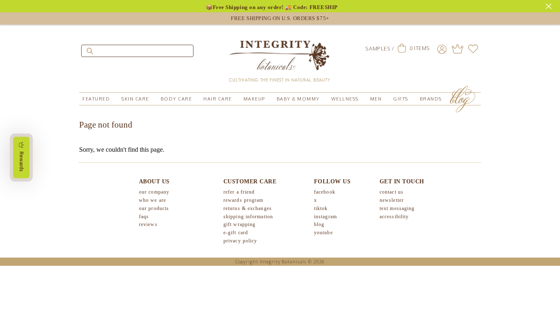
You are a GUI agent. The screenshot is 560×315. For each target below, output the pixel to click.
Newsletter (392, 200)
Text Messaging (397, 208)
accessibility (394, 216)
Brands (431, 99)
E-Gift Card (235, 232)
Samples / (379, 48)
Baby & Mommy (298, 99)
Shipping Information (248, 216)
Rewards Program (243, 200)
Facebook (324, 192)
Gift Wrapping (239, 224)
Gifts (400, 99)
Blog (319, 224)
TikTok (321, 208)
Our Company (154, 192)
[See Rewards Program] (457, 49)
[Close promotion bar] (550, 5)
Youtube (323, 232)
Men (376, 99)
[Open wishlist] (473, 49)
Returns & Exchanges (247, 208)
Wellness (345, 99)
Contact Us (391, 192)
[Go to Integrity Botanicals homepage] (280, 57)
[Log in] (442, 48)
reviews (148, 224)
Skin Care (135, 99)
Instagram (325, 216)
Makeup (254, 99)
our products (154, 208)
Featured (96, 99)
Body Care (176, 99)
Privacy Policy (240, 241)
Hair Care (217, 99)
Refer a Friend (239, 192)
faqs (144, 216)
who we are (152, 200)
